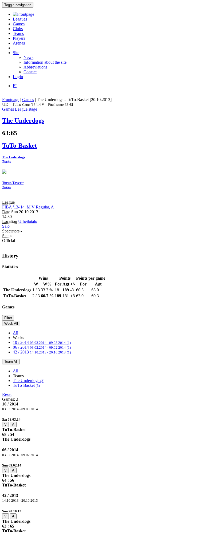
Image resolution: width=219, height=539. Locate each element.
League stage (26, 109)
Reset (6, 394)
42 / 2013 (42, 352)
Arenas (19, 43)
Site (16, 52)
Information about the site (45, 62)
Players (19, 38)
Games (19, 24)
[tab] (109, 429)
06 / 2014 (42, 347)
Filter (8, 318)
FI (15, 85)
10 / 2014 (42, 342)
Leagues (20, 19)
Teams (18, 33)
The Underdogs (28, 380)
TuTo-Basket (26, 385)
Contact (30, 72)
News (28, 57)
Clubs (18, 28)
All (15, 333)
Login (18, 76)
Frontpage (10, 99)
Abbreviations (35, 67)
